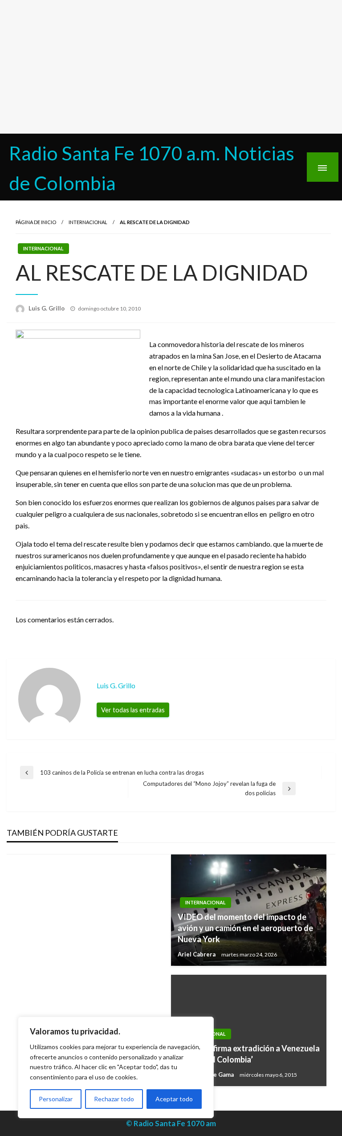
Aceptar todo (174, 1099)
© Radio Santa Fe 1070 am (171, 1123)
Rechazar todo (114, 1099)
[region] (116, 1067)
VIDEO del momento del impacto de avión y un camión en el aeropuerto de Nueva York (245, 928)
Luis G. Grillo (47, 308)
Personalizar (56, 1099)
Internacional (88, 222)
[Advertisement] (171, 66)
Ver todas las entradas (133, 710)
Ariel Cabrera (197, 954)
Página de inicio (36, 222)
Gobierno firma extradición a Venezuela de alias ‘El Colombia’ (249, 1053)
